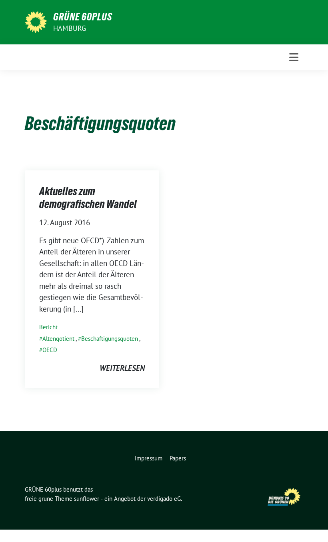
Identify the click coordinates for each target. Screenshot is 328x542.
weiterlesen (122, 368)
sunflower (86, 498)
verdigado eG (164, 498)
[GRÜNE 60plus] (36, 21)
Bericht (48, 327)
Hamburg (69, 28)
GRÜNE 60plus (82, 17)
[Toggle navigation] (293, 57)
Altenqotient (58, 338)
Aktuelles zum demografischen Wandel (88, 197)
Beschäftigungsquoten (109, 338)
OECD (49, 350)
